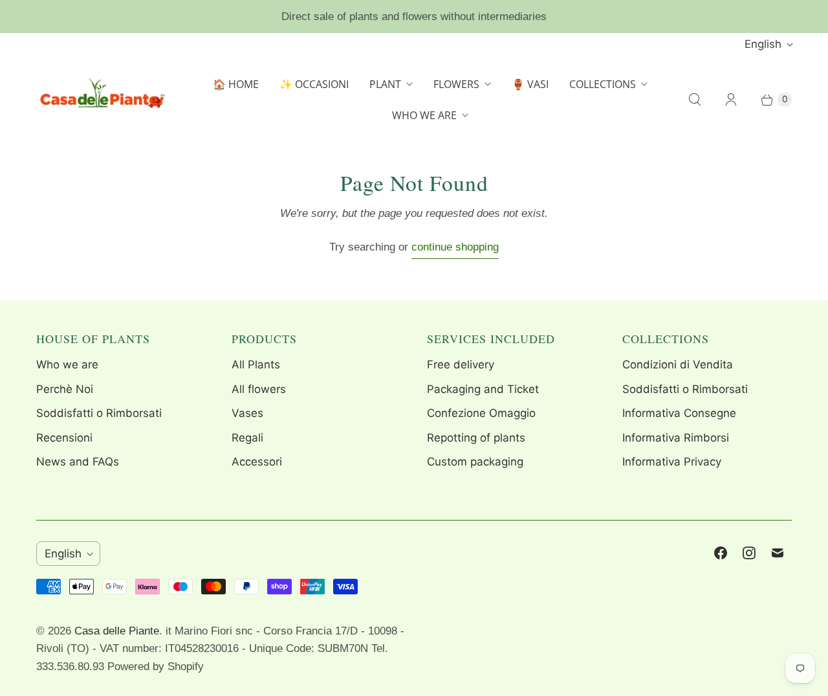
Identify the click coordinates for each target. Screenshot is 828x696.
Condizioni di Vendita (677, 364)
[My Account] (731, 99)
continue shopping (455, 247)
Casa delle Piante (116, 631)
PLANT (385, 84)
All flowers (259, 389)
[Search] (695, 99)
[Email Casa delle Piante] (777, 553)
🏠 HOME (236, 84)
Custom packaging (475, 461)
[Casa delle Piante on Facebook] (720, 553)
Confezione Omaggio (481, 413)
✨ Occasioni (314, 84)
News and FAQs (77, 461)
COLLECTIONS (602, 84)
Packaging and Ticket (483, 389)
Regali (247, 437)
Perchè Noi (64, 389)
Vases (247, 413)
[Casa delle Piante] (101, 99)
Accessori (257, 461)
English (763, 44)
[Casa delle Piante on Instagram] (749, 553)
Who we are (67, 364)
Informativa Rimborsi (675, 437)
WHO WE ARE (424, 115)
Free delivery (460, 364)
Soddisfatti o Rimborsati (99, 413)
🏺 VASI (530, 84)
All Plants (256, 364)
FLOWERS (456, 84)
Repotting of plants (476, 437)
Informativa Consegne (679, 413)
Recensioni (64, 437)
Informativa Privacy (671, 461)
